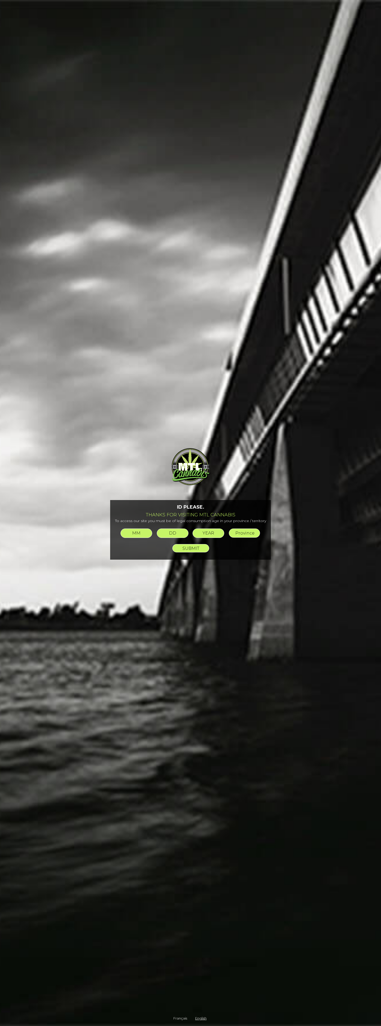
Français (180, 1018)
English (201, 1018)
